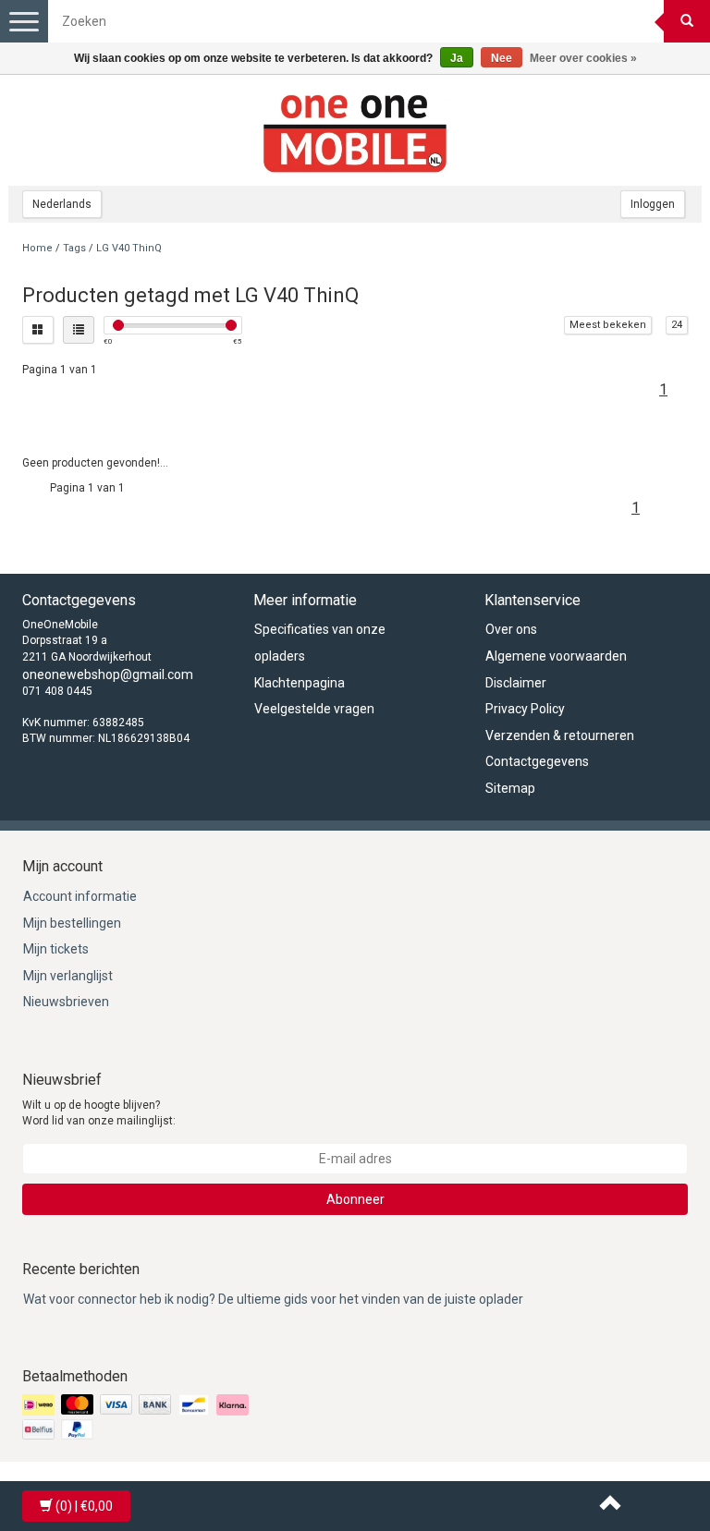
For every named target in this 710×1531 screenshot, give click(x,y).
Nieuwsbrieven (66, 1001)
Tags (74, 248)
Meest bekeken (607, 325)
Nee (501, 58)
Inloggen (652, 204)
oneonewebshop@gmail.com (107, 674)
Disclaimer (515, 682)
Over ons (511, 629)
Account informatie (80, 896)
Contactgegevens (537, 761)
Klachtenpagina (299, 682)
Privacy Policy (525, 708)
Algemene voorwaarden (556, 656)
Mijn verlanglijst (68, 975)
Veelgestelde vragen (314, 708)
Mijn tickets (56, 949)
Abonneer (355, 1199)
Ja (456, 58)
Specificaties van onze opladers (320, 642)
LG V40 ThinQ (129, 248)
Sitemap (510, 788)
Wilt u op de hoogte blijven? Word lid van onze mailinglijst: (99, 1113)
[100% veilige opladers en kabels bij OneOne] (355, 130)
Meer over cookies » (583, 58)
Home (37, 248)
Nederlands (62, 204)
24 (676, 325)
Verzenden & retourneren (559, 735)
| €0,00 (84, 1506)
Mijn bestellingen (72, 923)
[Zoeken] (687, 21)
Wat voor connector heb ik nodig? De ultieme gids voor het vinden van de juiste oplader (273, 1299)
